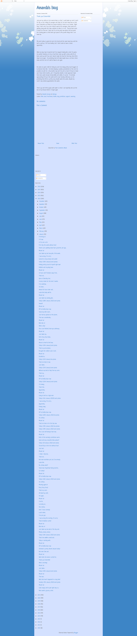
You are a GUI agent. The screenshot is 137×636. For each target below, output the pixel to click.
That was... (41, 576)
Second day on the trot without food (49, 446)
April (40, 225)
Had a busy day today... (45, 337)
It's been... (41, 287)
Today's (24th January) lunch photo (48, 345)
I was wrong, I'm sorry (45, 256)
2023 (39, 195)
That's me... (41, 276)
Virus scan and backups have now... (48, 432)
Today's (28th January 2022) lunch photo (49, 301)
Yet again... (41, 496)
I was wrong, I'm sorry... (45, 401)
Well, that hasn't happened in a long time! (49, 579)
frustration (50, 96)
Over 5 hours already (44, 510)
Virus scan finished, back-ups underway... (49, 329)
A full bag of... (42, 237)
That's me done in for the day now (48, 423)
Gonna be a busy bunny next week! (48, 259)
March (41, 228)
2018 (39, 604)
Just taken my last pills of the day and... (49, 529)
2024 (39, 192)
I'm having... (42, 384)
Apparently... (42, 390)
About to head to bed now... (46, 342)
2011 (39, 625)
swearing (73, 96)
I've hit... (41, 501)
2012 (39, 622)
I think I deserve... (44, 454)
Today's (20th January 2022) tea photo (49, 415)
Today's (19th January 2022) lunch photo (49, 429)
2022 (39, 198)
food (45, 96)
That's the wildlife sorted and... (47, 537)
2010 (39, 628)
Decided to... (42, 356)
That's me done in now (44, 362)
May (40, 222)
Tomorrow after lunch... (45, 312)
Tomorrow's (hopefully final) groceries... (49, 468)
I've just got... (42, 515)
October (41, 207)
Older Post (74, 143)
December (42, 201)
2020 (39, 598)
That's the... (42, 387)
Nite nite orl (42, 323)
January (41, 234)
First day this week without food (47, 245)
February (41, 231)
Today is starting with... (45, 540)
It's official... (42, 418)
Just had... (41, 448)
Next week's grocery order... (46, 590)
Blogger (76, 633)
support (68, 96)
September (42, 210)
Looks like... (42, 462)
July (40, 216)
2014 (39, 616)
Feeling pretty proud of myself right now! (49, 264)
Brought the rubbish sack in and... (47, 351)
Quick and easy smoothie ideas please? (49, 440)
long (58, 96)
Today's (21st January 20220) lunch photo (50, 398)
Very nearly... (42, 507)
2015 (39, 613)
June (40, 219)
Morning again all (43, 485)
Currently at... (42, 504)
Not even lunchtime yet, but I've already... (50, 459)
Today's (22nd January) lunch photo (48, 381)
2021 (39, 595)
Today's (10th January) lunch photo (48, 571)
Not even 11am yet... (44, 551)
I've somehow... (43, 284)
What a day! (42, 326)
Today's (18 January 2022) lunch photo (49, 443)
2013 (39, 619)
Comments (85, 21)
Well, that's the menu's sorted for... (48, 557)
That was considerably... (45, 317)
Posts (84, 17)
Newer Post (41, 143)
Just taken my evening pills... (46, 298)
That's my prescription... (45, 348)
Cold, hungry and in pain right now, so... (49, 588)
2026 (39, 186)
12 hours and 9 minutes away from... (48, 273)
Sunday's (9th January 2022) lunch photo (49, 582)
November (42, 204)
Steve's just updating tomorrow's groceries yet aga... (52, 248)
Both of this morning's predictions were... (49, 437)
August (41, 213)
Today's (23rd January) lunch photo (48, 368)
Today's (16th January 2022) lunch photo (49, 479)
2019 (39, 601)
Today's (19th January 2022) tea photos (49, 426)
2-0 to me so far (43, 242)
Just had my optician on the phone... (48, 315)
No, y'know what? (43, 465)
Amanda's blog (47, 8)
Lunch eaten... (42, 512)
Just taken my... (43, 334)
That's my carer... (43, 490)
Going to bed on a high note (46, 395)
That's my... (41, 373)
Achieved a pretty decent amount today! (49, 549)
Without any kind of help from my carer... (49, 370)
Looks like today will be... (45, 292)
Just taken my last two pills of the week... (50, 253)
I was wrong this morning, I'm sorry (48, 518)
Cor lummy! (41, 471)
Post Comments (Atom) (61, 148)
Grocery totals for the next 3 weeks (48, 281)
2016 (39, 610)
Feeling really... (42, 407)
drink (42, 96)
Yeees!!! (41, 303)
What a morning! (43, 563)
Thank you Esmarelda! (44, 560)
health (54, 96)
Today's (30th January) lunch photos (48, 262)
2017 (39, 607)
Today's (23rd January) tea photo (47, 359)
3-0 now (41, 239)
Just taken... (42, 365)
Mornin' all (41, 250)
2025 (39, 189)
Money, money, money (44, 532)
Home (57, 143)
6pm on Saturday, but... (45, 278)
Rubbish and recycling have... (46, 267)
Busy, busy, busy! (43, 487)
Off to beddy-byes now (45, 309)
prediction (62, 96)
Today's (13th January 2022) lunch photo (49, 535)
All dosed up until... (44, 493)
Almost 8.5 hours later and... (46, 289)
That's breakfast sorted (45, 521)
